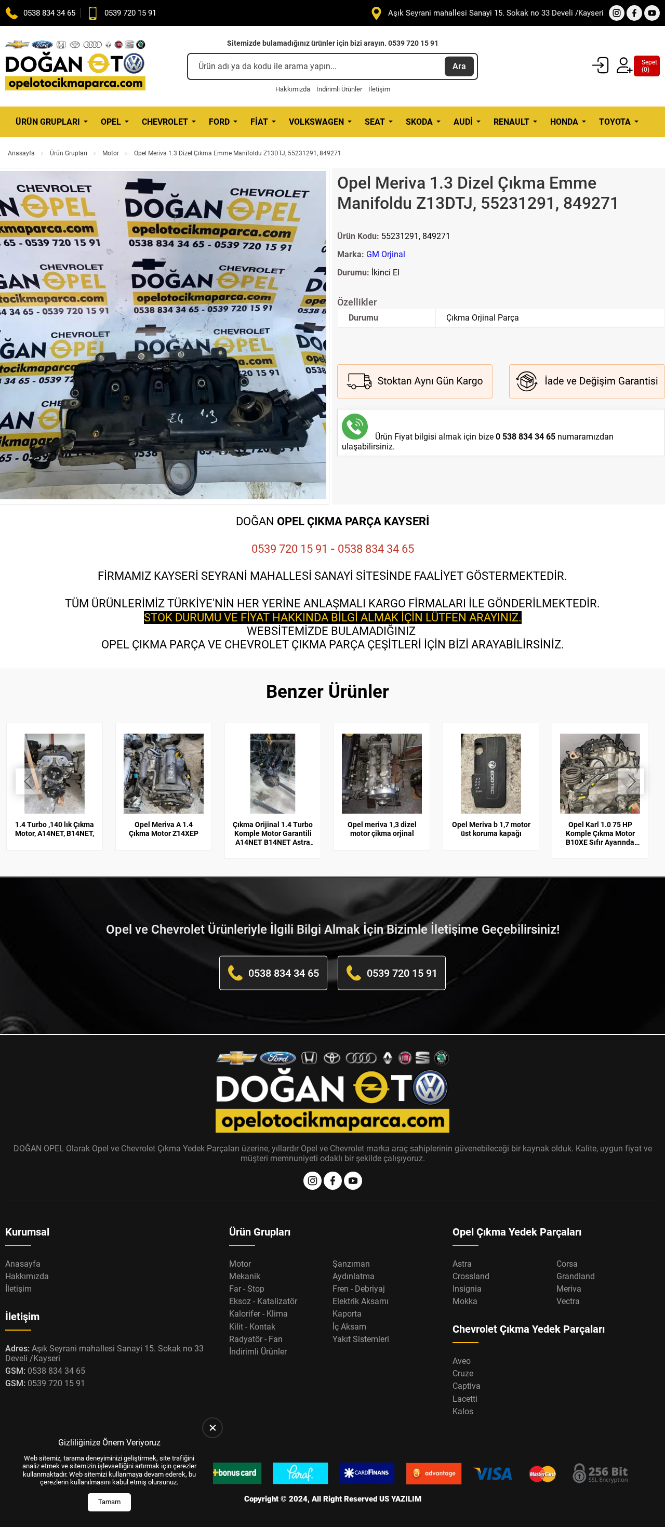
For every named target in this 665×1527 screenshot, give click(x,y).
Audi (463, 122)
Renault (511, 122)
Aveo (462, 1361)
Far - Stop (246, 1289)
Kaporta (347, 1314)
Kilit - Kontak (252, 1327)
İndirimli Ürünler (339, 89)
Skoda (419, 122)
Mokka (465, 1301)
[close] (212, 1427)
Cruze (463, 1373)
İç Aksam (349, 1327)
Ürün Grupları (48, 122)
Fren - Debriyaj (358, 1289)
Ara (459, 66)
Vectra (568, 1301)
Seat (375, 122)
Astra (462, 1264)
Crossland (471, 1276)
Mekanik (244, 1276)
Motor (110, 153)
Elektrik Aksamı (360, 1301)
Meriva (568, 1289)
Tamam (109, 1502)
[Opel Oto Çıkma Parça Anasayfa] (75, 66)
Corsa (567, 1264)
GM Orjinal (385, 254)
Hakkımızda (292, 89)
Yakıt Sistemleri (360, 1339)
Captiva (467, 1386)
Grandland (575, 1276)
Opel (111, 122)
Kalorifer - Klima (258, 1314)
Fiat (259, 122)
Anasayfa (21, 153)
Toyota (615, 122)
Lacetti (465, 1399)
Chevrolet (165, 122)
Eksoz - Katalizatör (263, 1301)
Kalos (463, 1411)
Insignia (467, 1289)
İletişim (379, 89)
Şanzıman (351, 1264)
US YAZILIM (400, 1499)
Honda (564, 122)
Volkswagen (316, 122)
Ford (219, 122)
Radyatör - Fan (256, 1339)
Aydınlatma (353, 1276)
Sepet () (647, 66)
